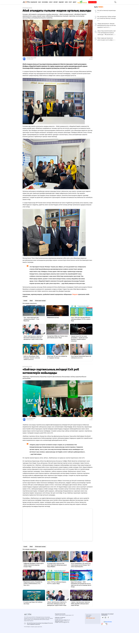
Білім (30, 7)
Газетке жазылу (92, 2)
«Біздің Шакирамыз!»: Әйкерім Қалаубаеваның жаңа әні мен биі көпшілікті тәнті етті (106, 25)
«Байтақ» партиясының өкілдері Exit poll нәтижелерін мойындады (51, 371)
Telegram (75, 294)
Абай (31, 300)
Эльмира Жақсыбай (31, 57)
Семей (25, 300)
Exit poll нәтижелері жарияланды (106, 10)
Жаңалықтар (25, 7)
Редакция (88, 616)
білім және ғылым (40, 300)
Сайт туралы (88, 615)
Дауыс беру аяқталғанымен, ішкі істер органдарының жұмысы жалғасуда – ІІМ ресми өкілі (107, 32)
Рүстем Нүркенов (31, 418)
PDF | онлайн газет (90, 618)
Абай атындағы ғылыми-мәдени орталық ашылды (57, 10)
